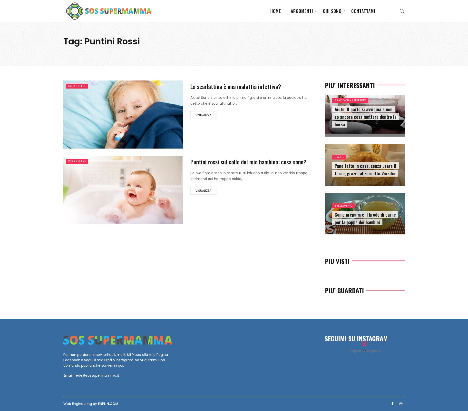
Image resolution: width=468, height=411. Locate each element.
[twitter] (107, 115)
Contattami (363, 11)
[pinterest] (150, 115)
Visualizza (203, 115)
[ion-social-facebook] (392, 403)
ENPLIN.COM (108, 403)
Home (275, 11)
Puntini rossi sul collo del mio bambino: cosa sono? (248, 161)
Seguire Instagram (365, 350)
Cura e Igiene (77, 86)
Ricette (339, 157)
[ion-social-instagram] (401, 403)
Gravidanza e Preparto (350, 100)
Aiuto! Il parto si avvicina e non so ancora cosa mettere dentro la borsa (366, 117)
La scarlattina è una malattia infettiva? (235, 86)
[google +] (122, 115)
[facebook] (95, 115)
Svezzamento (343, 206)
